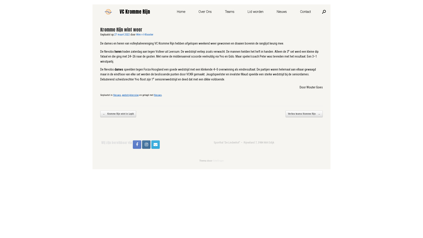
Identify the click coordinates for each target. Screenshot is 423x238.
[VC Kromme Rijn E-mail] (155, 144)
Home (181, 12)
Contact (305, 12)
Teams (229, 12)
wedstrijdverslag (130, 95)
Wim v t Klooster (144, 34)
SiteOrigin (218, 160)
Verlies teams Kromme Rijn (304, 113)
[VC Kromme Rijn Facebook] (137, 144)
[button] (323, 11)
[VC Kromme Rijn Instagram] (146, 144)
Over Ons (205, 12)
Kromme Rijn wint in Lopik (118, 113)
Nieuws (282, 12)
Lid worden (255, 12)
